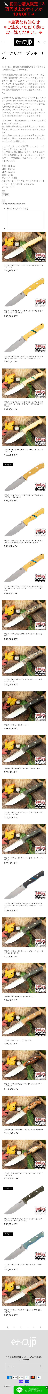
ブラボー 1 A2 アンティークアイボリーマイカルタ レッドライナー (23, 450)
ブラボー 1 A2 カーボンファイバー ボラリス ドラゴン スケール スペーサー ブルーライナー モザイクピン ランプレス (23, 905)
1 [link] (7, 1327)
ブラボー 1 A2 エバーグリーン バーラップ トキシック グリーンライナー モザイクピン (23, 1220)
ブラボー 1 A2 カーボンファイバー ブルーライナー (22, 769)
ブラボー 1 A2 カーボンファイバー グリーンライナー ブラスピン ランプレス (23, 952)
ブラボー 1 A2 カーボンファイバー (16, 725)
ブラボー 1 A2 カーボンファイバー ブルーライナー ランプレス (23, 859)
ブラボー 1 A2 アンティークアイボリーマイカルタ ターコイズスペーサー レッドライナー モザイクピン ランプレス (23, 588)
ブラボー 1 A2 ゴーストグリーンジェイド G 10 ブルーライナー (23, 1265)
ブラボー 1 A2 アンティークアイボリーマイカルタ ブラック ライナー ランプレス (23, 312)
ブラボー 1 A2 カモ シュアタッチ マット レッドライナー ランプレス (23, 680)
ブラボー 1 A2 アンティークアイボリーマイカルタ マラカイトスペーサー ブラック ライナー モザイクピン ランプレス (23, 404)
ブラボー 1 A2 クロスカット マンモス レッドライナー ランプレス (23, 1085)
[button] (3, 42)
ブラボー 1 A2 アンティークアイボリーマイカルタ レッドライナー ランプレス (23, 496)
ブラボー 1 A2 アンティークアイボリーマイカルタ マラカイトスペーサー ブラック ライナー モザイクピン (23, 357)
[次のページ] (40, 1327)
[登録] (40, 1366)
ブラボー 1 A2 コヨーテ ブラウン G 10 (17, 1040)
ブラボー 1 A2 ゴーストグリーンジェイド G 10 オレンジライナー (23, 1311)
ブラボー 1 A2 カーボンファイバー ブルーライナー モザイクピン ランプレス (23, 813)
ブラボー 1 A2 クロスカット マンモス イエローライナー (23, 1129)
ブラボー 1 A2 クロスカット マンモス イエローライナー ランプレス (23, 1174)
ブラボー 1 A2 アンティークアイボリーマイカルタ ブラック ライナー (23, 266)
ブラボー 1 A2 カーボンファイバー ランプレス (20, 997)
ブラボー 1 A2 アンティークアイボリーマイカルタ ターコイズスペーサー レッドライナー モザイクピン (23, 542)
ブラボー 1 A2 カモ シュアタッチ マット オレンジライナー (23, 635)
